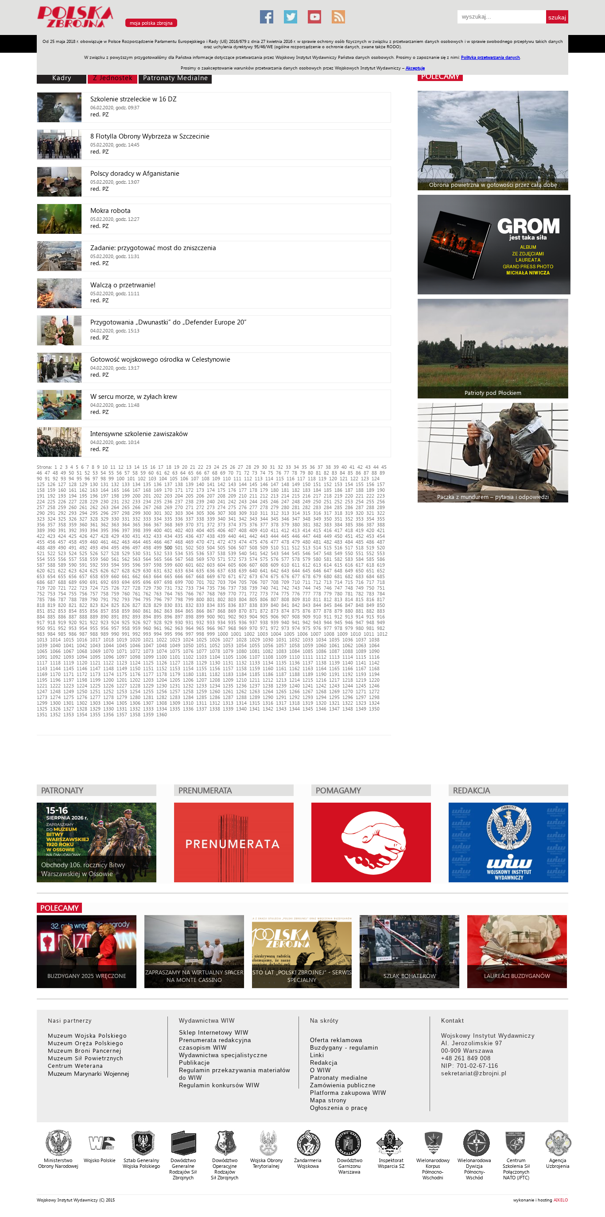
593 (105, 565)
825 (115, 605)
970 (253, 628)
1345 (307, 708)
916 (381, 616)
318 (338, 513)
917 (41, 622)
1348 (347, 708)
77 (286, 472)
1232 (188, 685)
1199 (95, 680)
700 (190, 582)
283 (317, 507)
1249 (68, 691)
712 (317, 582)
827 (136, 605)
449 (328, 536)
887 (73, 616)
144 (243, 484)
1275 (68, 697)
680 (328, 576)
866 (200, 611)
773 (264, 593)
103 (152, 478)
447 (306, 536)
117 (301, 478)
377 (264, 524)
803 (232, 599)
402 (179, 530)
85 (350, 472)
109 (216, 478)
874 (285, 611)
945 (338, 622)
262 (94, 507)
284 (328, 507)
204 (179, 495)
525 (83, 553)
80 (310, 472)
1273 (42, 697)
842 (296, 605)
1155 (201, 668)
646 (317, 570)
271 (190, 507)
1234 (214, 685)
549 (338, 553)
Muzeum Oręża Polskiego (86, 1043)
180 (275, 490)
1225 (95, 685)
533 (168, 553)
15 (144, 467)
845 (328, 605)
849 (370, 605)
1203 (148, 680)
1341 (254, 708)
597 (147, 565)
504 (211, 547)
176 (232, 490)
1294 (321, 697)
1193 (361, 674)
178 (253, 490)
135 (147, 484)
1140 (347, 662)
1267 (307, 691)
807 (275, 599)
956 (105, 628)
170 (168, 490)
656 (73, 576)
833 (200, 605)
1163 (307, 668)
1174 (108, 674)
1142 (374, 662)
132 (115, 484)
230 (105, 501)
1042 (82, 645)
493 (94, 547)
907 (285, 616)
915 (370, 616)
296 (105, 513)
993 (147, 634)
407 (232, 530)
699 (179, 582)
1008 (329, 634)
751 (381, 588)
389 (41, 530)
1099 (148, 657)
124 (376, 478)
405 (211, 530)
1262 (241, 691)
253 (349, 501)
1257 (175, 691)
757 (94, 593)
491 (73, 547)
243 (243, 501)
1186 (268, 674)
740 (264, 588)
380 (296, 524)
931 (190, 622)
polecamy (440, 76)
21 (192, 467)
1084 (294, 651)
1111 (307, 657)
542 (264, 553)
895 (158, 616)
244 (253, 501)
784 (381, 593)
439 (221, 536)
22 (200, 467)
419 (360, 530)
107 (195, 478)
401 (168, 530)
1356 (108, 714)
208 (221, 495)
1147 (95, 668)
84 (342, 472)
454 (381, 536)
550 (349, 553)
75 (270, 472)
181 (285, 490)
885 (51, 616)
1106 (241, 657)
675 (275, 576)
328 (94, 519)
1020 (135, 639)
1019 (121, 639)
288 (370, 507)
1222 (55, 685)
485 (360, 542)
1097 (121, 657)
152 (328, 484)
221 (360, 495)
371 (200, 524)
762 (147, 593)
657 (83, 576)
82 (326, 472)
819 (51, 605)
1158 (241, 668)
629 (136, 570)
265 (126, 507)
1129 (201, 662)
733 (190, 588)
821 (73, 605)
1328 (82, 708)
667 (190, 576)
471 (211, 542)
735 (211, 588)
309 (243, 513)
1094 (82, 657)
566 (168, 559)
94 (71, 478)
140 (200, 484)
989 (105, 634)
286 (349, 507)
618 (370, 565)
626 (105, 570)
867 (211, 611)
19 (176, 467)
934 (221, 622)
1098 (135, 657)
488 (41, 547)
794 (136, 599)
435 (179, 536)
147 (275, 484)
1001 (236, 634)
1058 (294, 645)
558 (83, 559)
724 (94, 588)
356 (41, 524)
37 (320, 467)
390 (51, 530)
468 (179, 542)
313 (285, 513)
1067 (68, 651)
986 (73, 634)
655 (62, 576)
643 (285, 570)
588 (51, 565)
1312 (214, 703)
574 (253, 559)
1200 (108, 680)
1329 (95, 708)
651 (370, 570)
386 (360, 524)
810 (306, 599)
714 (338, 582)
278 (264, 507)
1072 (135, 651)
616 (349, 565)
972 (275, 628)
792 (115, 599)
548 (328, 553)
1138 (321, 662)
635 (200, 570)
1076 (188, 651)
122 (354, 478)
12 (121, 467)
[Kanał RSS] (338, 16)
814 (349, 599)
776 (296, 593)
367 (158, 524)
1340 (241, 708)
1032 (294, 639)
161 (73, 490)
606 (243, 565)
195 (83, 495)
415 (317, 530)
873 (275, 611)
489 (51, 547)
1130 (214, 662)
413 (296, 530)
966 (211, 628)
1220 (374, 680)
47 (47, 472)
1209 (228, 680)
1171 (68, 674)
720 (51, 588)
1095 (95, 657)
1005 (289, 634)
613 (317, 565)
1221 (42, 685)
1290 (268, 697)
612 (306, 565)
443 (264, 536)
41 (352, 467)
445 (285, 536)
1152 (161, 668)
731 (168, 588)
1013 (42, 639)
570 (211, 559)
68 (214, 472)
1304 (108, 703)
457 (62, 542)
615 (338, 565)
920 (73, 622)
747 (338, 588)
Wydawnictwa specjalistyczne (223, 1055)
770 (232, 593)
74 (262, 472)
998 (200, 634)
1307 (148, 703)
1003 (262, 634)
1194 (374, 674)
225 (51, 501)
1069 (95, 651)
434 (168, 536)
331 (126, 519)
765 (179, 593)
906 (275, 616)
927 (147, 622)
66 (199, 472)
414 (306, 530)
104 (163, 478)
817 (381, 599)
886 (62, 616)
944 (328, 622)
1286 (214, 697)
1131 (228, 662)
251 (328, 501)
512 (296, 547)
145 (253, 484)
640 (253, 570)
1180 (188, 674)
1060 (321, 645)
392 (73, 530)
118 (312, 478)
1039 (42, 645)
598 (158, 565)
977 (328, 628)
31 (272, 467)
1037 (361, 639)
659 (105, 576)
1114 (347, 657)
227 (73, 501)
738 (243, 588)
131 (105, 484)
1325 (42, 708)
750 (370, 588)
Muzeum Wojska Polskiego (87, 1035)
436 (190, 536)
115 (280, 478)
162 (83, 490)
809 (296, 599)
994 (158, 634)
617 (360, 565)
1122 (108, 662)
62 (167, 472)
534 (179, 553)
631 (158, 570)
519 (370, 547)
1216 (321, 680)
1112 (321, 657)
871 (253, 611)
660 (115, 576)
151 (317, 484)
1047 (148, 645)
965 (200, 628)
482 (328, 542)
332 (136, 519)
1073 (148, 651)
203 (168, 495)
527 (105, 553)
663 (147, 576)
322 (381, 513)
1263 (254, 691)
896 (168, 616)
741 (275, 588)
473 (232, 542)
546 (306, 553)
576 (275, 559)
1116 (374, 657)
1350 (374, 708)
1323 (361, 703)
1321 (334, 703)
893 (136, 616)
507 (243, 547)
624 (83, 570)
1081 (254, 651)
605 (232, 565)
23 (208, 467)
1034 (321, 639)
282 (306, 507)
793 (126, 599)
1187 (281, 674)
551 (360, 553)
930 (179, 622)
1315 (254, 703)
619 (381, 565)
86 (358, 472)
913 (349, 616)
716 (360, 582)
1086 (321, 651)
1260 (214, 691)
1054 (241, 645)
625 (94, 570)
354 (370, 519)
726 (115, 588)
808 (285, 599)
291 (51, 513)
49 (63, 472)
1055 (254, 645)
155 (360, 484)
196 (94, 495)
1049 (175, 645)
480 (306, 542)
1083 (281, 651)
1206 (188, 680)
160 (62, 490)
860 (136, 611)
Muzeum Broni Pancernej (84, 1050)
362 (105, 524)
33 (288, 467)
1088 (347, 651)
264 (115, 507)
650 (360, 570)
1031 (281, 639)
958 (126, 628)
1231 (175, 685)
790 (94, 599)
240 (211, 501)
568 (190, 559)
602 (200, 565)
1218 (347, 680)
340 (221, 519)
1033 (307, 639)
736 (221, 588)
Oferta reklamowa (336, 1040)
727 (126, 588)
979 (349, 628)
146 (264, 484)
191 (41, 495)
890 (105, 616)
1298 (374, 697)
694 (126, 582)
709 (285, 582)
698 (168, 582)
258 (51, 507)
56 (119, 472)
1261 (228, 691)
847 (349, 605)
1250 (82, 691)
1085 (307, 651)
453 (370, 536)
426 (83, 536)
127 (62, 484)
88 (374, 472)
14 (137, 467)
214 (285, 495)
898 (190, 616)
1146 (82, 668)
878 (328, 611)
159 (51, 490)
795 (147, 599)
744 (306, 588)
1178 (161, 674)
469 (190, 542)
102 (142, 478)
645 (306, 570)
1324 (374, 703)
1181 (201, 674)
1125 (148, 662)
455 (41, 542)
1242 (321, 685)
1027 (228, 639)
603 (211, 565)
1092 (55, 657)
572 (232, 559)
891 (115, 616)
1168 (374, 668)
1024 (188, 639)
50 (71, 472)
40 (344, 467)
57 (127, 472)
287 (360, 507)
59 (143, 472)
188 (360, 490)
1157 (228, 668)
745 (317, 588)
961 (158, 628)
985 (62, 634)
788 (73, 599)
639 (243, 570)
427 (94, 536)
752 (41, 593)
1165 (334, 668)
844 (317, 605)
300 (147, 513)
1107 (254, 657)
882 (370, 611)
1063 (361, 645)
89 (382, 472)
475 (253, 542)
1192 (347, 674)
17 (160, 467)
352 (349, 519)
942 (306, 622)
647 (328, 570)
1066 (55, 651)
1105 (228, 657)
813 (338, 599)
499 (158, 547)
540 (243, 553)
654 (51, 576)
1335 (175, 708)
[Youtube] (314, 16)
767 (200, 593)
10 (105, 467)
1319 (307, 703)
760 (126, 593)
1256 (161, 691)
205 (190, 495)
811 (317, 599)
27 (240, 467)
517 (349, 547)
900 (211, 616)
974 (296, 628)
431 (136, 536)
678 (306, 576)
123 (365, 478)
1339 (228, 708)
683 (360, 576)
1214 (294, 680)
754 (62, 593)
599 (168, 565)
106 (184, 478)
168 (147, 490)
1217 (334, 680)
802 (221, 599)
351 (338, 519)
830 (168, 605)
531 (147, 553)
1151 (148, 668)
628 (126, 570)
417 (338, 530)
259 (62, 507)
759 (115, 593)
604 (221, 565)
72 (246, 472)
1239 (281, 685)
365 (136, 524)
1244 (347, 685)
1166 (347, 668)
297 (115, 513)
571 (221, 559)
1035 (334, 639)
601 (190, 565)
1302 (82, 703)
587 (41, 565)
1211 (254, 680)
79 (302, 472)
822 (83, 605)
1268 (321, 691)
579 (306, 559)
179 (264, 490)
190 (381, 490)
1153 (175, 668)
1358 (135, 714)
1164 (321, 668)
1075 (175, 651)
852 (51, 611)
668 (200, 576)
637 (221, 570)
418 (349, 530)
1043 (95, 645)
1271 (361, 691)
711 (306, 582)
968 (232, 628)
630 (147, 570)
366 (147, 524)
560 (105, 559)
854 (73, 611)
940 (285, 622)
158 (41, 490)
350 (328, 519)
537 (211, 553)
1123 (121, 662)
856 (94, 611)
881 (360, 611)
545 (296, 553)
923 (105, 622)
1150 (135, 668)
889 (94, 616)
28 (248, 467)
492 (83, 547)
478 (285, 542)
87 (366, 472)
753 (51, 593)
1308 (161, 703)
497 (136, 547)
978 (338, 628)
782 (360, 593)
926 (136, 622)
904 (253, 616)
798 (179, 599)
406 (221, 530)
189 (370, 490)
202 (158, 495)
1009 (342, 634)
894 (147, 616)
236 (168, 501)
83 (334, 472)
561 (115, 559)
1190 (321, 674)
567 (179, 559)
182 (296, 490)
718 (381, 582)
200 (136, 495)
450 (338, 536)
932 (200, 622)
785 (41, 599)
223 (381, 495)
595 (126, 565)
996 (179, 634)
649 (349, 570)
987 (83, 634)
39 (336, 467)
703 (221, 582)
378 (275, 524)
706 (253, 582)
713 (328, 582)
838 (253, 605)
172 (190, 490)
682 (349, 576)
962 (168, 628)
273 (211, 507)
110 (227, 478)
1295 (334, 697)
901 (221, 616)
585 (370, 559)
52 (87, 472)
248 (296, 501)
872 (264, 611)
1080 (241, 651)
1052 (214, 645)
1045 (121, 645)
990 (115, 634)
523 (62, 553)
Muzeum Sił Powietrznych (85, 1058)
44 (376, 467)
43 (368, 467)
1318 (294, 703)
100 (120, 478)
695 (136, 582)
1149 (121, 668)
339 (211, 519)
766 (190, 593)
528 (115, 553)
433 (158, 536)
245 (264, 501)
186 (338, 490)
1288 (241, 697)
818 (41, 605)
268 (158, 507)
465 (147, 542)
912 (338, 616)
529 (126, 553)
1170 (55, 674)
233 (136, 501)
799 (190, 599)
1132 (241, 662)
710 (296, 582)
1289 (254, 697)
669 (211, 576)
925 (126, 622)
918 (51, 622)
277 (253, 507)
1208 (214, 680)
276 (243, 507)
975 (306, 628)
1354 (82, 714)
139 (190, 484)
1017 (95, 639)
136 (158, 484)
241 (221, 501)
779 (328, 593)
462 (115, 542)
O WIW (320, 1070)
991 (126, 634)
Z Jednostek (112, 77)
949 (381, 622)
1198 (82, 680)
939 (275, 622)
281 (296, 507)
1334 (161, 708)
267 (147, 507)
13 (129, 467)
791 (105, 599)
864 (179, 611)
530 (136, 553)
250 (317, 501)
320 (360, 513)
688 (62, 582)
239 (200, 501)
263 (105, 507)
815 (360, 599)
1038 (374, 639)
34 (296, 467)
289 (381, 507)
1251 (95, 691)
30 (264, 467)
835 (221, 605)
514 (317, 547)
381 (306, 524)
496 (126, 547)
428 (105, 536)
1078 (214, 651)
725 (105, 588)
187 (349, 490)
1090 (374, 651)
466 (158, 542)
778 (317, 593)
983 (41, 634)
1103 (201, 657)
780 (338, 593)
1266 (294, 691)
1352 (55, 714)
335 (168, 519)
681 (338, 576)
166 (126, 490)
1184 (241, 674)
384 (338, 524)
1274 (55, 697)
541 (253, 553)
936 (243, 622)
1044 (108, 645)
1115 (361, 657)
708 (275, 582)
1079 (228, 651)
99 (111, 478)
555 (51, 559)
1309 (175, 703)
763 (158, 593)
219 (338, 495)
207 (211, 495)
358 (62, 524)
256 (381, 501)
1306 (135, 703)
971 (264, 628)
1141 (361, 662)
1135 (281, 662)
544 (285, 553)
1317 (281, 703)
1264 (268, 691)
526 (94, 553)
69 (222, 472)
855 (83, 611)
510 (275, 547)
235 (158, 501)
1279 (121, 697)
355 (381, 519)
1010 (355, 634)
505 (221, 547)
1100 (161, 657)
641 (264, 570)
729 (147, 588)
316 (317, 513)
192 (51, 495)
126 (51, 484)
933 (211, 622)
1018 (108, 639)
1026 (214, 639)
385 (349, 524)
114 (269, 478)
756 (83, 593)
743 (296, 588)
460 (94, 542)
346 (285, 519)
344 (264, 519)
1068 (82, 651)
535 (190, 553)
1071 (121, 651)
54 (103, 472)
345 (275, 519)
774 (275, 593)
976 (317, 628)
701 (200, 582)
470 (200, 542)
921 (83, 622)
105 (174, 478)
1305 (121, 703)
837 (243, 605)
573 (243, 559)
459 (83, 542)
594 (115, 565)
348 (306, 519)
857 (105, 611)
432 (147, 536)
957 (115, 628)
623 (73, 570)
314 (296, 513)
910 (317, 616)
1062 (347, 645)
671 (232, 576)
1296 (347, 697)
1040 (55, 645)
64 (183, 472)
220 (349, 495)
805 (253, 599)
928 (158, 622)
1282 (161, 697)
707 (264, 582)
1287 (228, 697)
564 (147, 559)
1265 (281, 691)
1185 (254, 674)
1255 (148, 691)
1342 (268, 708)
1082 (268, 651)
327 (83, 519)
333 (147, 519)
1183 (228, 674)
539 (232, 553)
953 (73, 628)
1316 (268, 703)
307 (221, 513)
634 (190, 570)
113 (259, 478)
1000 (222, 634)
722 (73, 588)
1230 (161, 685)
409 (253, 530)
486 (370, 542)
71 (238, 472)
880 (349, 611)
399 (147, 530)
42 (360, 467)
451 (349, 536)
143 (232, 484)
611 (296, 565)
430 (126, 536)
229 (94, 501)
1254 (135, 691)
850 (381, 605)
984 (51, 634)
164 (105, 490)
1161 (281, 668)
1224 (82, 685)
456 (51, 542)
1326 (55, 708)
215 (296, 495)
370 (190, 524)
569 (200, 559)
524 (73, 553)
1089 (361, 651)
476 (264, 542)
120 (333, 478)
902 (232, 616)
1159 (254, 668)
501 (179, 547)
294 (83, 513)
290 (41, 513)
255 (370, 501)
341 (232, 519)
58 (135, 472)
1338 (214, 708)
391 (62, 530)
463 (126, 542)
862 (158, 611)
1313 (228, 703)
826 (126, 605)
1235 (228, 685)
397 (126, 530)
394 (94, 530)
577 (285, 559)
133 (126, 484)
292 (62, 513)
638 (232, 570)
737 (232, 588)
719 (41, 588)
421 (381, 530)
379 (285, 524)
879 (338, 611)
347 (296, 519)
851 (41, 611)
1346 (321, 708)
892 (126, 616)
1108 (268, 657)
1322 (347, 703)
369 (179, 524)
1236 (241, 685)
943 (317, 622)
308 (232, 513)
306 (211, 513)
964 (190, 628)
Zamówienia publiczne (343, 1085)
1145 (68, 668)
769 (221, 593)
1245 (361, 685)
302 (168, 513)
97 (95, 478)
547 (317, 553)
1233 (201, 685)
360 (83, 524)
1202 (135, 680)
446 (296, 536)
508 (253, 547)
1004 (276, 634)
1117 (42, 662)
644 (296, 570)
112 (248, 478)
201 (147, 495)
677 (296, 576)
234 (147, 501)
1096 (108, 657)
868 (221, 611)
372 (211, 524)
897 (179, 616)
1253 (121, 691)
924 (115, 622)
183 (306, 490)
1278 (108, 697)
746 (328, 588)
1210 (241, 680)
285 (338, 507)
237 (179, 501)
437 (200, 536)
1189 (307, 674)
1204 (161, 680)
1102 (188, 657)
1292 (294, 697)
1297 (361, 697)
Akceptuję (415, 67)
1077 (201, 651)
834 (211, 605)
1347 (334, 708)
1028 (241, 639)
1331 (121, 708)
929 (168, 622)
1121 (95, 662)
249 (306, 501)
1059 (307, 645)
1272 (374, 691)
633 (179, 570)
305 (200, 513)
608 (264, 565)
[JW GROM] (494, 244)
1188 (294, 674)
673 (253, 576)
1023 (175, 639)
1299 (42, 703)
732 (179, 588)
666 (179, 576)
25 (224, 467)
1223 (68, 685)
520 (381, 547)
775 (285, 593)
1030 (268, 639)
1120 (82, 662)
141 (211, 484)
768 (211, 593)
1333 (148, 708)
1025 (201, 639)
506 (232, 547)
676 (285, 576)
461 (105, 542)
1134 (268, 662)
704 (232, 582)
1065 (42, 651)
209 (232, 495)
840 (275, 605)
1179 (175, 674)
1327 (68, 708)
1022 (161, 639)
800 (200, 599)
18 (168, 467)
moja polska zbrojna (151, 23)
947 (360, 622)
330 (115, 519)
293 (73, 513)
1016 (82, 639)
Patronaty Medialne (175, 77)
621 (51, 570)
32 (280, 467)
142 (221, 484)
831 (179, 605)
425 (73, 536)
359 (73, 524)
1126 (161, 662)
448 (317, 536)
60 (151, 472)
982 (381, 628)
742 (285, 588)
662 (136, 576)
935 (232, 622)
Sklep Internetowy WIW (213, 1032)
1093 (68, 657)
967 (221, 628)
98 (103, 478)
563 (136, 559)
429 (115, 536)
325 (62, 519)
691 (94, 582)
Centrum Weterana (75, 1065)
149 (296, 484)
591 (83, 565)
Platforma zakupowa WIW (348, 1093)
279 (275, 507)
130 (94, 484)
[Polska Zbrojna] (143, 31)
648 (338, 570)
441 (243, 536)
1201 (121, 680)
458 (73, 542)
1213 (281, 680)
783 (370, 593)
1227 (121, 685)
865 (190, 611)
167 (136, 490)
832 (190, 605)
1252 (108, 691)
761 (136, 593)
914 (360, 616)
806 (264, 599)
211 (253, 495)
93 (63, 478)
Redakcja (323, 1062)
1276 (82, 697)
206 (200, 495)
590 (73, 565)
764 (168, 593)
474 (243, 542)
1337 (201, 708)
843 (306, 605)
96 (87, 478)
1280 (135, 697)
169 (158, 490)
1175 (121, 674)
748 (349, 588)
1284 (188, 697)
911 (328, 616)
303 (179, 513)
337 (190, 519)
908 (296, 616)
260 (73, 507)
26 (232, 467)
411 (275, 530)
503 (200, 547)
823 (94, 605)
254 (360, 501)
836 (232, 605)
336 (179, 519)
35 (304, 467)
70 (230, 472)
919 (62, 622)
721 (62, 588)
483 (338, 542)
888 (83, 616)
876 (306, 611)
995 (168, 634)
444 (275, 536)
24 (216, 467)
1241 (307, 685)
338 (200, 519)
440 (232, 536)
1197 (68, 680)
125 (41, 484)
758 (105, 593)
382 (317, 524)
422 (41, 536)
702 (211, 582)
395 (105, 530)
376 (253, 524)
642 (275, 570)
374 (232, 524)
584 (360, 559)
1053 (228, 645)
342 (243, 519)
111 (237, 478)
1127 (175, 662)
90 (39, 478)
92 (55, 478)
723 (83, 588)
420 (370, 530)
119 (322, 478)
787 (62, 599)
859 (126, 611)
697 (158, 582)
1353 (68, 714)
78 (294, 472)
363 (115, 524)
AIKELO (561, 1199)
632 (168, 570)
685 (381, 576)
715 (349, 582)
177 (243, 490)
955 (94, 628)
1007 (315, 634)
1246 (374, 685)
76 (278, 472)
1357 (121, 714)
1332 (135, 708)
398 (136, 530)
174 (211, 490)
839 (264, 605)
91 (47, 478)
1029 (254, 639)
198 (115, 495)
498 (147, 547)
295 (94, 513)
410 (264, 530)
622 (62, 570)
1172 (82, 674)
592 (94, 565)
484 (349, 542)
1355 (95, 714)
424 (62, 536)
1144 (55, 668)
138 (179, 484)
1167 (361, 668)
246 (275, 501)
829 (158, 605)
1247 (42, 691)
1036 (347, 639)
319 (349, 513)
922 (94, 622)
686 (41, 582)
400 (158, 530)
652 (381, 570)
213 (275, 495)
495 (115, 547)
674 (264, 576)
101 (131, 478)
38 (328, 467)
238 (190, 501)
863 (168, 611)
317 (328, 513)
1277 (95, 697)
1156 (214, 668)
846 (338, 605)
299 (136, 513)
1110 (294, 657)
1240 (294, 685)
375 (243, 524)
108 (205, 478)
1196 (55, 680)
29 (256, 467)
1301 (68, 703)
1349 (361, 708)
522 (51, 553)
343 (253, 519)
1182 (214, 674)
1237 (254, 685)
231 (115, 501)
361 (94, 524)
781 (349, 593)
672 (243, 576)
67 (206, 472)
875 (296, 611)
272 (200, 507)
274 (221, 507)
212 (264, 495)
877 (317, 611)
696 (147, 582)
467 (168, 542)
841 (285, 605)
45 (384, 467)
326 (73, 519)
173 (200, 490)
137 (168, 484)
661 (126, 576)
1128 (188, 662)
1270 (347, 691)
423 (51, 536)
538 (221, 553)
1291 (281, 697)
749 (360, 588)
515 (328, 547)
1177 (148, 674)
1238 (268, 685)
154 (349, 484)
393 (83, 530)
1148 (108, 668)
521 (41, 553)
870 (243, 611)
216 (306, 495)
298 (126, 513)
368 (168, 524)
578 (296, 559)
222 (370, 495)
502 (190, 547)
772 (253, 593)
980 (360, 628)
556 (62, 559)
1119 (68, 662)
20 (184, 467)
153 (338, 484)
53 (95, 472)
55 (111, 472)
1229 (148, 685)
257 (41, 507)
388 (381, 524)
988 (94, 634)
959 (136, 628)
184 (317, 490)
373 (221, 524)
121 (344, 478)
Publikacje (194, 1062)
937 (253, 622)
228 (83, 501)
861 (147, 611)
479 (296, 542)
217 (317, 495)
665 (168, 576)
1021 (148, 639)
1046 (135, 645)
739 (253, 588)
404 (200, 530)
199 (126, 495)
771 (243, 593)
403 (190, 530)
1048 (161, 645)
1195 (42, 680)
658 (94, 576)
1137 (307, 662)
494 (105, 547)
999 (211, 634)
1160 (268, 668)
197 (105, 495)
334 (158, 519)
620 (41, 570)
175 (221, 490)
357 (51, 524)
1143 (42, 668)
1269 (334, 691)
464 (136, 542)
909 (306, 616)
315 (306, 513)
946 (349, 622)
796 (158, 599)
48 (55, 472)
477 (275, 542)
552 (370, 553)
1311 (201, 703)
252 (338, 501)
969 (243, 628)
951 (51, 628)
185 (328, 490)
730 (158, 588)
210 (243, 495)
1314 (241, 703)
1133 (254, 662)
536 (200, 553)
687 (51, 582)
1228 (135, 685)
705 (243, 582)
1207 (201, 680)
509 (264, 547)
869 (232, 611)
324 (51, 519)
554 (41, 559)
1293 (307, 697)
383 (328, 524)
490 (62, 547)
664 (158, 576)
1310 (188, 703)
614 (328, 565)
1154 (188, 668)
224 (41, 501)
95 (79, 478)
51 (79, 472)
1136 (294, 662)
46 (39, 472)
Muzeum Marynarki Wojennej (88, 1073)
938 (264, 622)
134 (136, 484)
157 (381, 484)
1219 (361, 680)
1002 (249, 634)
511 (285, 547)
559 (94, 559)
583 (349, 559)
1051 (201, 645)
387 (370, 524)
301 (158, 513)
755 (73, 593)
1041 (68, 645)
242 (232, 501)
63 (175, 472)
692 (105, 582)
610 (285, 565)
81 (318, 472)
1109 (281, 657)
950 (41, 628)
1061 (334, 645)
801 (211, 599)
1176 (135, 674)
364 (126, 524)
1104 (214, 657)
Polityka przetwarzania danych (490, 57)
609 (275, 565)
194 (73, 495)
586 (381, 559)
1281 (148, 697)
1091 (42, 657)
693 (115, 582)
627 (115, 570)
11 (113, 467)
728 (136, 588)
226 (62, 501)
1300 (55, 703)
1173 (95, 674)
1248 (55, 691)
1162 (294, 668)
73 (254, 472)
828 (147, 605)
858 (115, 611)
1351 (42, 714)
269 (168, 507)
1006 (302, 634)
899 (200, 616)
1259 (201, 691)
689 (73, 582)
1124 (135, 662)
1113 (334, 657)
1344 (294, 708)
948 (370, 622)
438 (211, 536)
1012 (382, 634)
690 (83, 582)
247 (285, 501)
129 (83, 484)
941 (296, 622)
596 (136, 565)
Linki (317, 1055)
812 (328, 599)
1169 (42, 674)
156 (370, 484)
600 (179, 565)
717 (370, 582)
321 (370, 513)
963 (179, 628)
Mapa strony (328, 1100)
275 (232, 507)
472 (221, 542)
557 (73, 559)
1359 (148, 714)
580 (317, 559)
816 (370, 599)
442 (253, 536)
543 (275, 553)
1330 (108, 708)
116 (291, 478)
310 (253, 513)
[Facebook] (266, 16)
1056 (268, 645)
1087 (334, 651)
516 (338, 547)
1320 (321, 703)
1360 (161, 714)
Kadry (61, 77)
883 (381, 611)
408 (243, 530)
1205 (175, 680)
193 (62, 495)
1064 (374, 645)
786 (51, 599)
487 (381, 542)
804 (243, 599)
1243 (334, 685)
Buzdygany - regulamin (344, 1047)
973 (285, 628)
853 (62, 611)
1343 (281, 708)
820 (62, 605)
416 (328, 530)
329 (105, 519)
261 (83, 507)
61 (159, 472)
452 (360, 536)
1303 (95, 703)
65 (191, 472)
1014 (55, 639)
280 (285, 507)
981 (370, 628)
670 (221, 576)
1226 (108, 685)
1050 (188, 645)
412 (285, 530)
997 (190, 634)
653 (41, 576)
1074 (161, 651)
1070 (108, 651)
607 (253, 565)
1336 (188, 708)
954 (83, 628)
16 (152, 467)
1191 (334, 674)
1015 (68, 639)
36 (312, 467)
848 (360, 605)
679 (317, 576)
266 (136, 507)
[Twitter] (290, 16)
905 (264, 616)
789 (83, 599)
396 (115, 530)
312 (275, 513)
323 (41, 519)
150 (306, 484)
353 (360, 519)
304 (190, 513)
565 (158, 559)
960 (147, 628)
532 (158, 553)
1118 (55, 662)
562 (126, 559)
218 (328, 495)
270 (179, 507)
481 (317, 542)
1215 (307, 680)
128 (73, 484)
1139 (334, 662)
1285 (201, 697)
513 (306, 547)
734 (200, 588)
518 (360, 547)
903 (243, 616)
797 (168, 599)
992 (136, 634)
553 (381, 553)
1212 (268, 680)
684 (370, 576)
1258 (188, 691)
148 (285, 484)
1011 (369, 634)
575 (264, 559)
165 (115, 490)
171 (179, 490)
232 (126, 501)
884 (41, 616)
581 (328, 559)
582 (338, 559)
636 (211, 570)
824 (105, 605)
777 (306, 593)
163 (94, 490)
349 (317, 519)
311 (264, 513)
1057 (281, 645)
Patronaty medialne (339, 1077)
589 (62, 565)
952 (62, 628)
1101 (175, 657)
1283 (175, 697)
